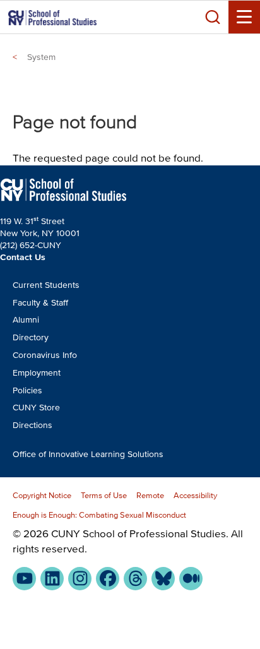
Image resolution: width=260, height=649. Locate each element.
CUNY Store (36, 407)
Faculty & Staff (40, 302)
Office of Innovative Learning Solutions (88, 454)
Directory (31, 337)
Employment (37, 373)
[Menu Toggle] (244, 17)
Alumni (26, 319)
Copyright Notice (42, 495)
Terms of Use (104, 495)
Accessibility (195, 495)
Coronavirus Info (45, 355)
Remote (150, 495)
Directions (32, 425)
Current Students (46, 285)
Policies (27, 390)
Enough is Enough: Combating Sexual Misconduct (99, 515)
